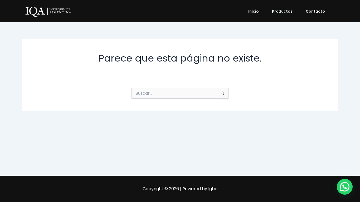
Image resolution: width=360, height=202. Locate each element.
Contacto (315, 11)
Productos (282, 11)
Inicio (253, 11)
